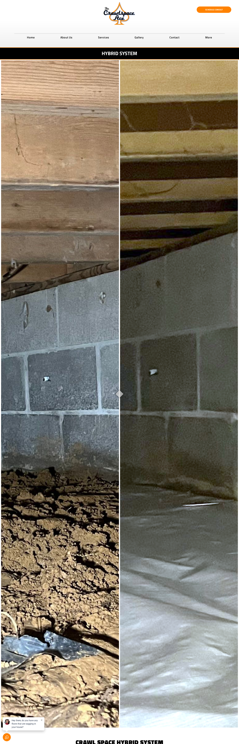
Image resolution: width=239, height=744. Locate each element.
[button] (103, 37)
